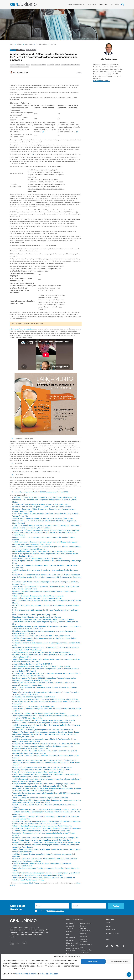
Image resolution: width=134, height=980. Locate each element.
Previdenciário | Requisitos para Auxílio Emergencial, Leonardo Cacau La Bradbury (43, 619)
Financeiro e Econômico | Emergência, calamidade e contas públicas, (38, 838)
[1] (12, 438)
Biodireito (69, 931)
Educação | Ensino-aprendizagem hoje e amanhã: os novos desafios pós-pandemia (43, 551)
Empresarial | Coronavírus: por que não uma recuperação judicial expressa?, (40, 833)
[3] (77, 132)
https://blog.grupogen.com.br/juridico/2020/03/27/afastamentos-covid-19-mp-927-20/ (41, 492)
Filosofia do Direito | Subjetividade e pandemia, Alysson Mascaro (36, 617)
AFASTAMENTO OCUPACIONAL (17, 64)
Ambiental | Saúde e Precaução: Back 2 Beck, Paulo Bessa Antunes (37, 598)
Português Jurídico (86, 950)
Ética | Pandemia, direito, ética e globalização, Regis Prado (34, 615)
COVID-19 (57, 64)
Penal (81, 947)
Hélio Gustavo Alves (16, 329)
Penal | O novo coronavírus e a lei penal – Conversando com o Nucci (37, 772)
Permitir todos (93, 961)
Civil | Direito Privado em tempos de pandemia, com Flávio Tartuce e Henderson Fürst (44, 497)
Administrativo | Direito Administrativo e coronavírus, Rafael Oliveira (37, 875)
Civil (67, 934)
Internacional (84, 936)
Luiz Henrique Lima (71, 838)
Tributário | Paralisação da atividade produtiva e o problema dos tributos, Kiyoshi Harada (45, 732)
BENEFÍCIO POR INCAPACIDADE (38, 64)
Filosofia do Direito (85, 923)
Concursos (103, 4)
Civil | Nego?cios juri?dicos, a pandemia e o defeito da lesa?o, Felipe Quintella (41, 770)
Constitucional (70, 937)
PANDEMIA (26, 66)
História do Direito (85, 931)
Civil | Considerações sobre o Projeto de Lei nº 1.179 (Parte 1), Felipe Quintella (41, 666)
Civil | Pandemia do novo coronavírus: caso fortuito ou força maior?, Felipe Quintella (43, 720)
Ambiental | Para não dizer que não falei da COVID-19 (32, 664)
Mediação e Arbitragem (83, 940)
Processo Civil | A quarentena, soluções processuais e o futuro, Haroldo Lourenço (42, 730)
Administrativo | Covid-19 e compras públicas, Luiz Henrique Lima (37, 558)
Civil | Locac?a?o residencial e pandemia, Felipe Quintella (33, 697)
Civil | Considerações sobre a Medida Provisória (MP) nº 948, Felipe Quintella (41, 636)
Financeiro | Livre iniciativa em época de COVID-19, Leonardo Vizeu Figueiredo (41, 507)
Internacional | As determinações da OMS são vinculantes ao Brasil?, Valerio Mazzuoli (44, 760)
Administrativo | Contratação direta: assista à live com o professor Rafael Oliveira (42, 518)
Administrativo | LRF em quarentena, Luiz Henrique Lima (33, 706)
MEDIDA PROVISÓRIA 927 (16, 66)
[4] (33, 154)
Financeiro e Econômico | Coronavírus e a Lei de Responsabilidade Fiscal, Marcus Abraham (46, 842)
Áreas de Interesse (75, 5)
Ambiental (69, 929)
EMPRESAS (77, 64)
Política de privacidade (48, 974)
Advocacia (92, 4)
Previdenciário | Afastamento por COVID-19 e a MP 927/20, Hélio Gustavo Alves (42, 767)
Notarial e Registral (86, 944)
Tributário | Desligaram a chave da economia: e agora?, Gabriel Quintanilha (40, 798)
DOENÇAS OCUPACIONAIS (67, 64)
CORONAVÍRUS (50, 64)
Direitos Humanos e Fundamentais (72, 950)
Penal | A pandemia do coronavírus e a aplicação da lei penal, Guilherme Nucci (41, 840)
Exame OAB (115, 4)
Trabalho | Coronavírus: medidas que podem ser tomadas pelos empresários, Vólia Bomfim (46, 873)
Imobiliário (83, 934)
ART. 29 (28, 64)
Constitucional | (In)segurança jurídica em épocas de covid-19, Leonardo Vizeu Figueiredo (45, 530)
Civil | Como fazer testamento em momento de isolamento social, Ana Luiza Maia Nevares (46, 744)
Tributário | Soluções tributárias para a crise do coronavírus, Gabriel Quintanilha (42, 826)
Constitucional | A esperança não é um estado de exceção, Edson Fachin (39, 786)
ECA (67, 953)
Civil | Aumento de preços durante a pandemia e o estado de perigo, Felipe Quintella (43, 784)
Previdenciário (84, 953)
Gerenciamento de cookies (26, 974)
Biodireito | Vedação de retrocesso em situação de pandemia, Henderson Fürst (41, 723)
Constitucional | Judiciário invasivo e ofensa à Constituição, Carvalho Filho (40, 504)
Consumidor (70, 940)
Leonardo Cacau (29, 329)
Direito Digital (70, 946)
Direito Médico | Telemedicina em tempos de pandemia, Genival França (38, 713)
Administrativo (70, 923)
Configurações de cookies (119, 961)
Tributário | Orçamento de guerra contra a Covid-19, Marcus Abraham (38, 596)
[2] (43, 132)
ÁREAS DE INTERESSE (74, 919)
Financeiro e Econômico (83, 927)
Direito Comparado (72, 943)
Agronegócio (70, 926)
